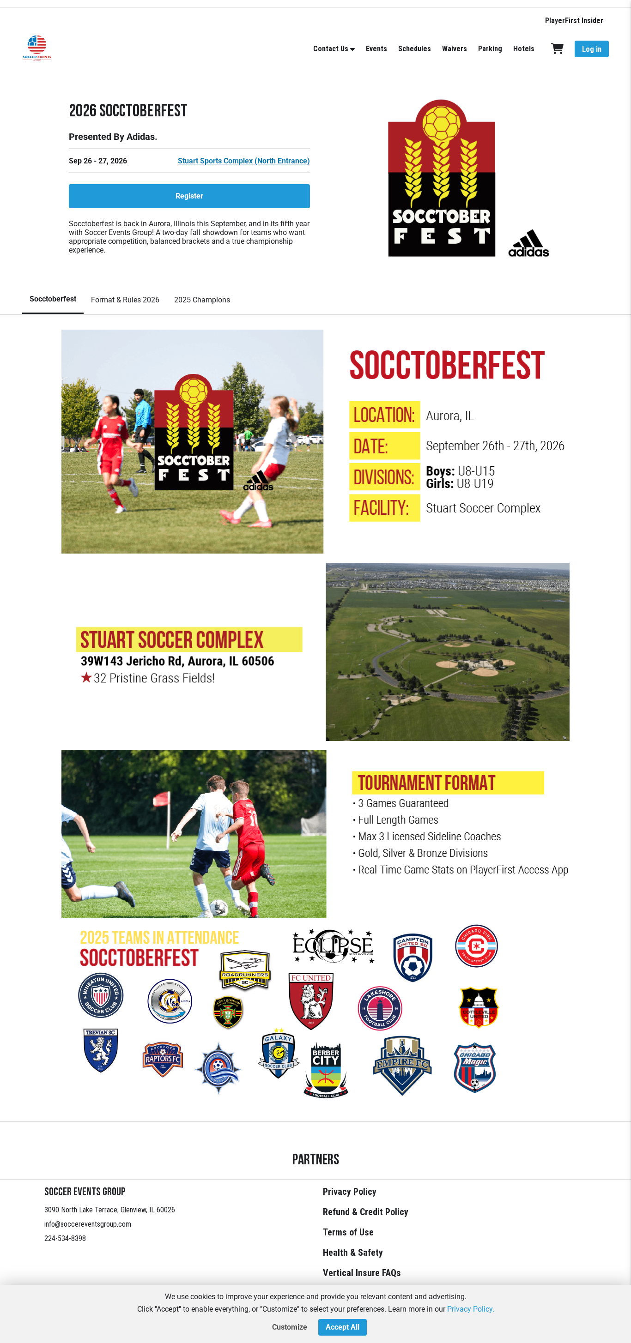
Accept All (342, 1327)
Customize (289, 1327)
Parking (490, 48)
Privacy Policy (349, 1191)
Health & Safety (353, 1252)
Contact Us (330, 48)
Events (376, 48)
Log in (591, 49)
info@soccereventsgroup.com (87, 1224)
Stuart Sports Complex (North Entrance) (244, 161)
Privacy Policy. (470, 1309)
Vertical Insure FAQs (362, 1272)
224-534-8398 (65, 1238)
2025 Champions (202, 299)
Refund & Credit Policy (365, 1212)
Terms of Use (348, 1232)
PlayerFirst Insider (574, 20)
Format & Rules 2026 (125, 299)
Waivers (454, 48)
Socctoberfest (53, 299)
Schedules (414, 48)
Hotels (523, 48)
